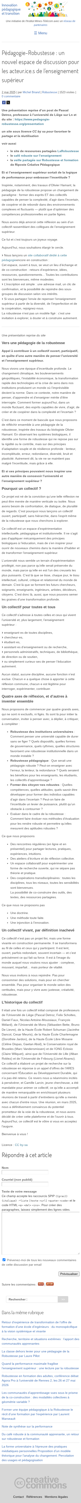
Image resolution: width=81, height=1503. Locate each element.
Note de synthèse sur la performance (27, 1426)
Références (34, 1496)
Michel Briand (31, 92)
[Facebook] (4, 103)
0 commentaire (11, 96)
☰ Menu (40, 33)
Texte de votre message (19, 1191)
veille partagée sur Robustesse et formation (46, 160)
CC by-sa (21, 1145)
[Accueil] (40, 15)
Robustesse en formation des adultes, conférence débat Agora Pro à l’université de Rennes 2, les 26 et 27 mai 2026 (40, 1380)
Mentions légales (56, 1496)
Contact (18, 1496)
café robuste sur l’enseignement (38, 155)
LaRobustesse (68, 151)
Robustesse (49, 92)
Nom (5, 1167)
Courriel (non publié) (17, 1179)
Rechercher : (18, 1299)
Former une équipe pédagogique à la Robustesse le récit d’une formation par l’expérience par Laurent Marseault (37, 1414)
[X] (8, 103)
